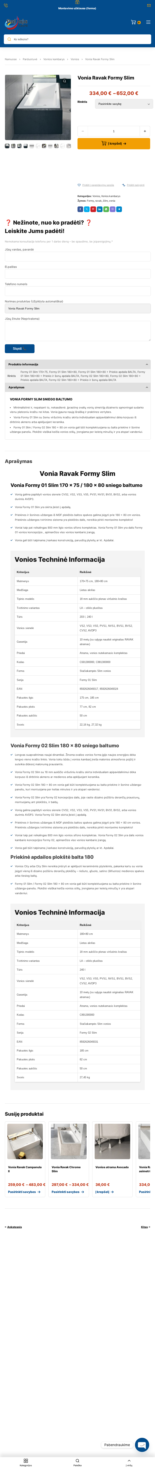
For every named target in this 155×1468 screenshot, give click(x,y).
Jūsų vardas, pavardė (19, 249)
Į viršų (129, 1465)
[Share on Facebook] (80, 209)
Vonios (75, 59)
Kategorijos (26, 1465)
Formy (90, 200)
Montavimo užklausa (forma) (77, 8)
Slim (105, 200)
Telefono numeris (16, 284)
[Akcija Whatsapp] (106, 209)
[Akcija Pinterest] (93, 209)
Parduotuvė (30, 59)
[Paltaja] (16, 22)
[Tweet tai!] (87, 209)
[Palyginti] (123, 185)
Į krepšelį (115, 143)
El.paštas (11, 266)
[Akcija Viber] (112, 209)
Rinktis (82, 101)
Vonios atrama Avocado (112, 1167)
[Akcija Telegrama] (119, 209)
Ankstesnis (14, 1227)
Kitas (144, 1227)
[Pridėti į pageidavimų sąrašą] (79, 185)
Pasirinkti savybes (22, 1192)
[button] (64, 81)
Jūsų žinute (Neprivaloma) (22, 318)
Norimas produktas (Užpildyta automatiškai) (34, 301)
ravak (98, 200)
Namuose (11, 59)
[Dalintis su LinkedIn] (100, 209)
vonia (112, 200)
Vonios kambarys (54, 59)
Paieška (77, 1465)
